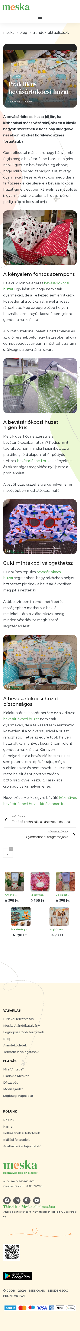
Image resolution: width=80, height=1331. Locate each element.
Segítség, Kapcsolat (18, 1096)
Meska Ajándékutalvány (21, 1026)
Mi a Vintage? (13, 1069)
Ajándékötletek (15, 1045)
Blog (6, 1039)
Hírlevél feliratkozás (18, 1019)
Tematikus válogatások (21, 1052)
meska (8, 33)
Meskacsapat (26, 101)
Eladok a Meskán (16, 1076)
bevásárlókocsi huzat (21, 719)
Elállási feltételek (16, 1140)
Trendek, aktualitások (50, 33)
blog (23, 33)
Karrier (8, 1126)
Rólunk (8, 1120)
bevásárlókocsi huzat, (35, 461)
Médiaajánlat (13, 1089)
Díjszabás (10, 1082)
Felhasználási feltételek (21, 1133)
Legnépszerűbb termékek (23, 1032)
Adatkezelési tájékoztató (22, 1146)
